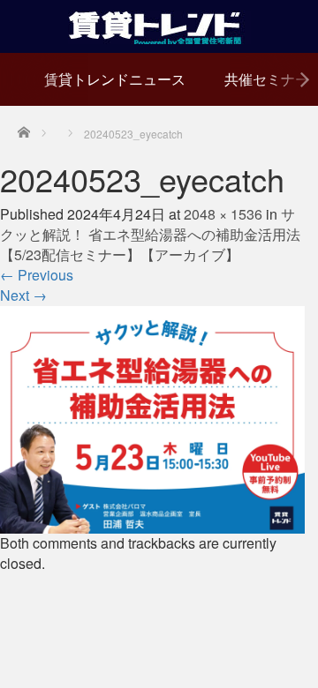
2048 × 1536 (223, 214)
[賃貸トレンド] (159, 24)
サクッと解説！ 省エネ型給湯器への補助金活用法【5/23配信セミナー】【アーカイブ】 (150, 234)
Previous (36, 275)
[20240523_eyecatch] (152, 418)
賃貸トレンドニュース (115, 79)
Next (23, 295)
